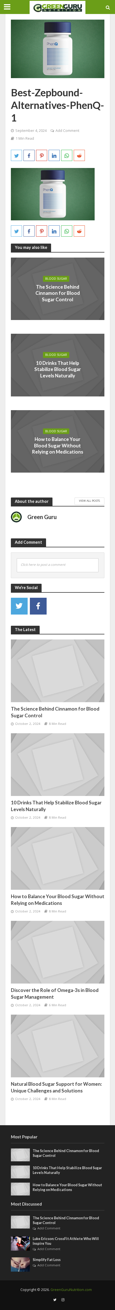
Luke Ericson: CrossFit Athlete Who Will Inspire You (66, 1241)
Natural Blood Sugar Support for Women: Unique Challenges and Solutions (56, 1087)
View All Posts (89, 501)
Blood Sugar (56, 279)
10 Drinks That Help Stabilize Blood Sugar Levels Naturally (57, 369)
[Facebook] (38, 606)
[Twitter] (19, 606)
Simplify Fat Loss (47, 1260)
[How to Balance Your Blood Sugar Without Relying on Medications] (57, 858)
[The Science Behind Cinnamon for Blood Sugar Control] (57, 670)
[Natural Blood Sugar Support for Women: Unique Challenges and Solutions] (57, 1045)
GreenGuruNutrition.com (71, 1289)
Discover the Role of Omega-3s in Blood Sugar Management (55, 993)
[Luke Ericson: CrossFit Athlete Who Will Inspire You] (20, 1243)
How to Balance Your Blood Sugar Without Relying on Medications (57, 445)
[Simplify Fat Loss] (20, 1264)
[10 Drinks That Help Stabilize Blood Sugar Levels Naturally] (57, 764)
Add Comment (67, 130)
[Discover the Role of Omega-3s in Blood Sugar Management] (57, 951)
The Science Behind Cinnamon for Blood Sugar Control (57, 293)
